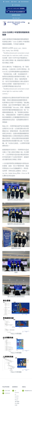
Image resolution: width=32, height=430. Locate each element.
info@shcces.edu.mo (27, 390)
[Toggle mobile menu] (29, 23)
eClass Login (17, 18)
